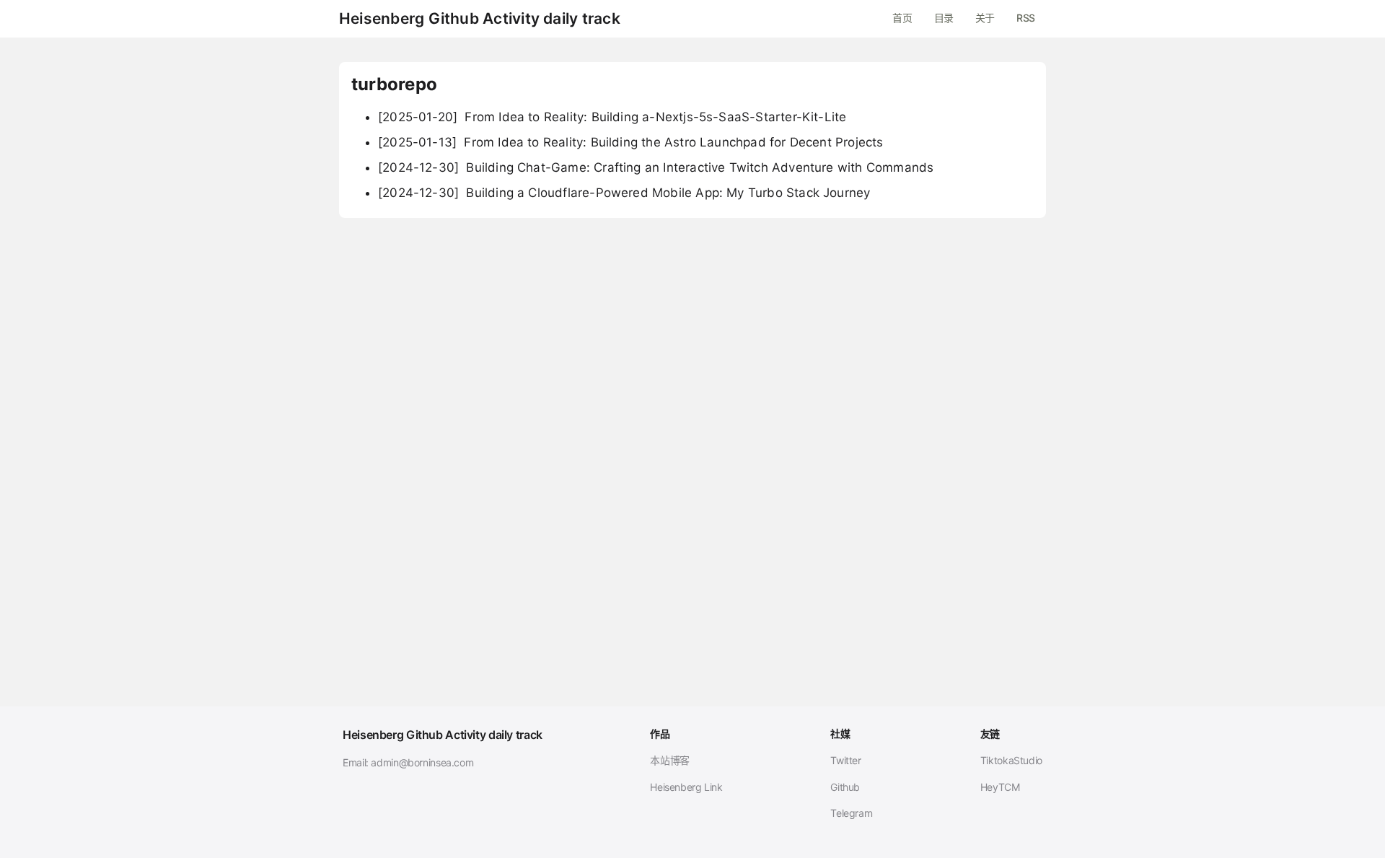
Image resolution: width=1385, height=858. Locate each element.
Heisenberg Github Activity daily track (479, 18)
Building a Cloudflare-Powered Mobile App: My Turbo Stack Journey (624, 192)
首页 (902, 18)
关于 (985, 18)
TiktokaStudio (1011, 760)
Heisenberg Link (686, 787)
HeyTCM (1000, 787)
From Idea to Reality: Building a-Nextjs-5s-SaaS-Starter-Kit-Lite (612, 117)
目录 (944, 18)
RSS (1025, 18)
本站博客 (670, 760)
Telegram (851, 813)
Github (845, 787)
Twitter (845, 760)
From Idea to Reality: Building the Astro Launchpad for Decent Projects (631, 142)
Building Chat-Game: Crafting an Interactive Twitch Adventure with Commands (655, 167)
